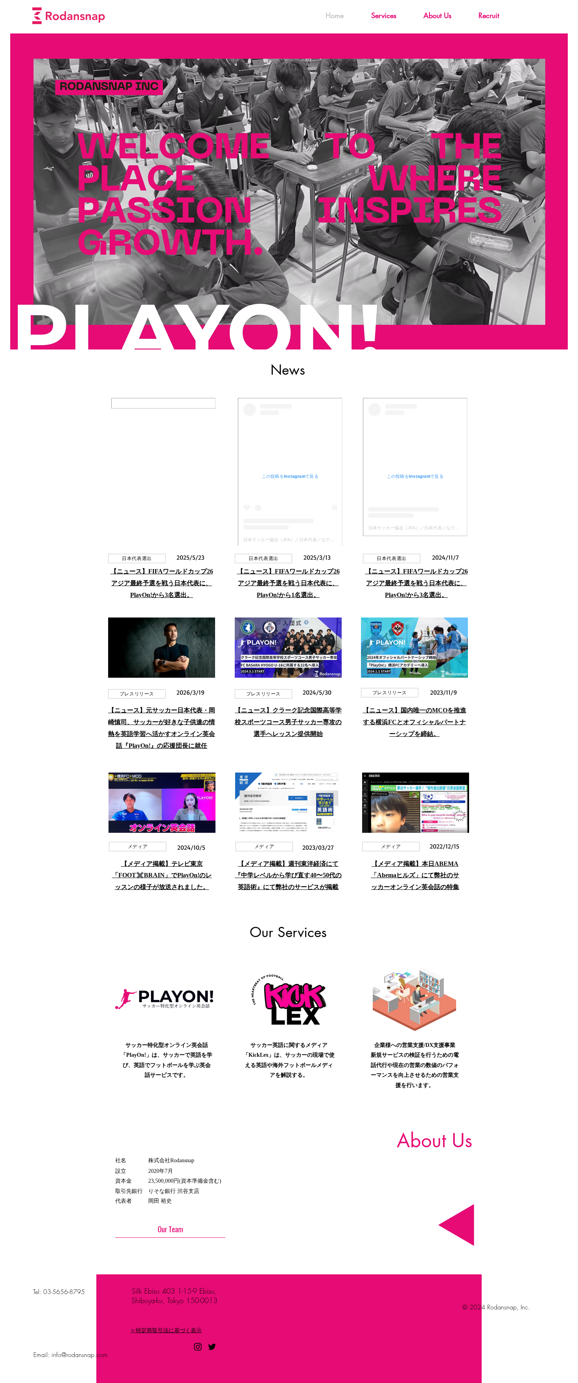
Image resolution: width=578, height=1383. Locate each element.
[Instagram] (198, 1347)
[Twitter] (212, 1347)
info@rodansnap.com (80, 1354)
